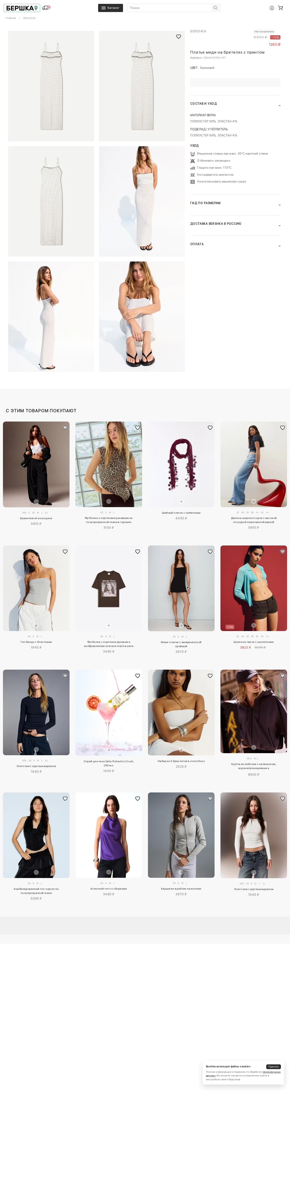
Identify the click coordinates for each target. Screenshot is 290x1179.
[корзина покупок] (280, 8)
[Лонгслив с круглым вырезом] (36, 712)
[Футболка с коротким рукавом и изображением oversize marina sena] (108, 588)
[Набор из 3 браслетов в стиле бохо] (181, 712)
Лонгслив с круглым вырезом (36, 766)
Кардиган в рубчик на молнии (181, 888)
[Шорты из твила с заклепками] (253, 588)
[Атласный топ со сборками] (108, 835)
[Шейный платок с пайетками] (181, 464)
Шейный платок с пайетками (181, 512)
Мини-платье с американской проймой (181, 644)
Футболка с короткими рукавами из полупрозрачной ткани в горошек (109, 520)
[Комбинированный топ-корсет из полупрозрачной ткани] (36, 835)
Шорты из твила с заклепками (254, 642)
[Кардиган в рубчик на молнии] (181, 835)
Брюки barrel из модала (36, 518)
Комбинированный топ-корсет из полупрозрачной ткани (36, 891)
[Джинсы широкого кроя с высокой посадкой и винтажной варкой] (253, 464)
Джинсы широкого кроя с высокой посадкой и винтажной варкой (254, 520)
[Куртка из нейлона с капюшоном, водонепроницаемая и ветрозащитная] (253, 711)
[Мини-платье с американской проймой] (181, 588)
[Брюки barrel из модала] (36, 464)
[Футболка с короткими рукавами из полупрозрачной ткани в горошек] (108, 464)
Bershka (198, 31)
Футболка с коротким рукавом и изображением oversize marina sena (108, 644)
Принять (273, 1066)
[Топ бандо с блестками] (36, 588)
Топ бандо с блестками (36, 642)
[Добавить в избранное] (65, 427)
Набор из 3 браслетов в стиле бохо (181, 761)
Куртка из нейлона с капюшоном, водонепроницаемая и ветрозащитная (253, 766)
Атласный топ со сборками (108, 888)
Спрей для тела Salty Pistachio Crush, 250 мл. (109, 763)
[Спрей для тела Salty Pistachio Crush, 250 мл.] (108, 713)
